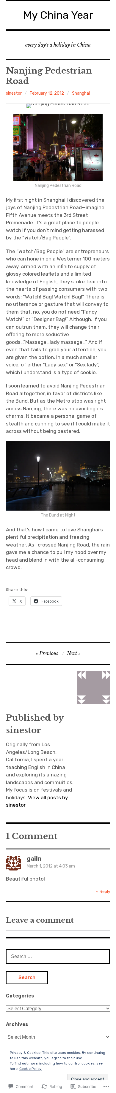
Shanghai (81, 93)
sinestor (14, 93)
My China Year (58, 15)
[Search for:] (58, 956)
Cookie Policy (30, 1069)
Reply (105, 891)
